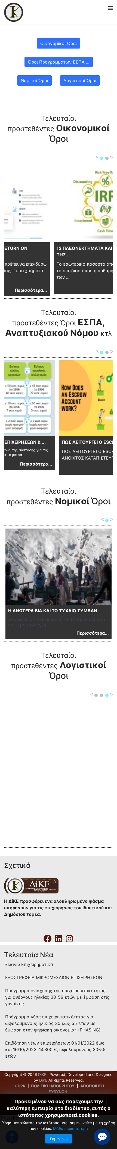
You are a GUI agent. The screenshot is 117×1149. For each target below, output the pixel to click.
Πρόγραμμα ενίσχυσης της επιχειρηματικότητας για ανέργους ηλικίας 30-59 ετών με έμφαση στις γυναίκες (57, 997)
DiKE (42, 1074)
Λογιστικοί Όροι (79, 80)
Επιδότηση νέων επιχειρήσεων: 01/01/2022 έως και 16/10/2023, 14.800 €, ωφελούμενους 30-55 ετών (55, 1049)
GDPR (20, 1086)
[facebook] (48, 937)
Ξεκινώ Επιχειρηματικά (29, 964)
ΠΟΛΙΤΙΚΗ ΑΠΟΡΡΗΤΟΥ (53, 1086)
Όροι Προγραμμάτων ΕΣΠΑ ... (58, 62)
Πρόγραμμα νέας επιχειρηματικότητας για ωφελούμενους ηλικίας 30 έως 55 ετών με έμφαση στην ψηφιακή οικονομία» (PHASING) (53, 1023)
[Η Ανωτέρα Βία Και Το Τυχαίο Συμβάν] (58, 567)
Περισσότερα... (99, 288)
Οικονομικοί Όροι (58, 43)
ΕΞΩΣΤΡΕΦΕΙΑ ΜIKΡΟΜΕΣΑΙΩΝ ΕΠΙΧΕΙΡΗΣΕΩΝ (53, 977)
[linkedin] (58, 937)
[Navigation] (110, 8)
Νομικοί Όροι (34, 80)
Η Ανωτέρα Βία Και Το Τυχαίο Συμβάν (52, 610)
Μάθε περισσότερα (70, 1128)
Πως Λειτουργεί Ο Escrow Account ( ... (62, 442)
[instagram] (69, 937)
